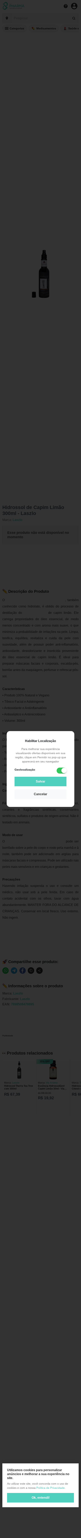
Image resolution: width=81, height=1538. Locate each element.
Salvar (40, 781)
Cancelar (40, 794)
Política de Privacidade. (50, 1487)
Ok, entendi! (41, 1497)
